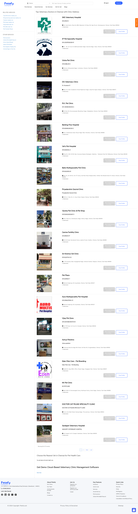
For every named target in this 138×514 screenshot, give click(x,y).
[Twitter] (9, 494)
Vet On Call (58, 7)
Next (87, 450)
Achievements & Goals (50, 489)
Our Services (49, 7)
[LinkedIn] (6, 494)
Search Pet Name (7, 44)
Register (118, 3)
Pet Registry (119, 491)
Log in (107, 3)
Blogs (65, 7)
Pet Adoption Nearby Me (9, 47)
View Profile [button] (122, 31)
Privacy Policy (119, 484)
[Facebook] (2, 494)
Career (71, 492)
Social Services (39, 7)
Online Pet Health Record (9, 40)
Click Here (39, 472)
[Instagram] (16, 494)
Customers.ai (121, 506)
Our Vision (50, 484)
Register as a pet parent (73, 485)
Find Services (28, 7)
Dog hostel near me (8, 24)
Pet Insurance (6, 38)
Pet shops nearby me (8, 22)
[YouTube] (12, 494)
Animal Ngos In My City (9, 49)
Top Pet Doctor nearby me (10, 15)
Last (91, 450)
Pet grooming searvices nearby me (12, 18)
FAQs (117, 489)
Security (118, 487)
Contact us (50, 495)
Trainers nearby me (8, 20)
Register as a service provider (74, 488)
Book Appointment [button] (109, 31)
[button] (39, 3)
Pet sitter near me (7, 27)
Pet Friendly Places (8, 29)
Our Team (49, 487)
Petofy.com (23, 506)
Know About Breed (8, 42)
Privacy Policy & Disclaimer (69, 506)
